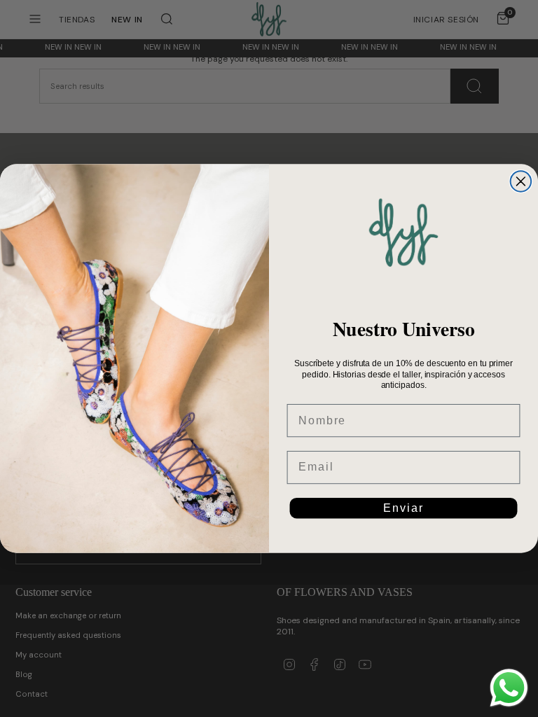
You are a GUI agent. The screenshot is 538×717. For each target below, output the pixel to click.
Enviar (403, 508)
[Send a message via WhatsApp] (509, 688)
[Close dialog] (521, 181)
